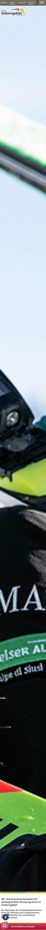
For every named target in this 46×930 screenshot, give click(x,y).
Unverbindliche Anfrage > (23, 926)
